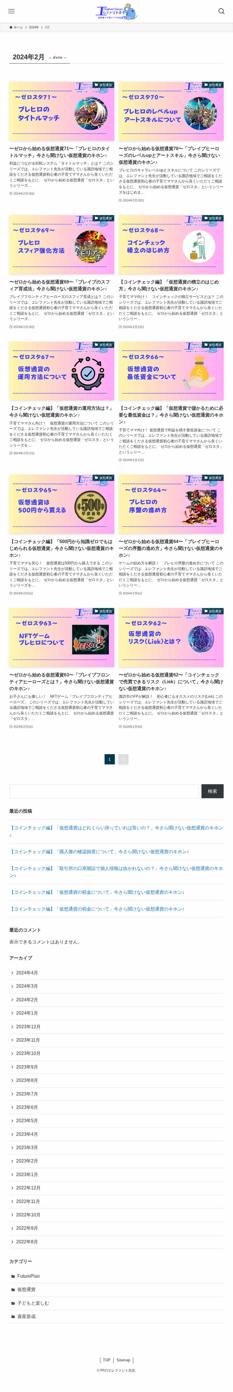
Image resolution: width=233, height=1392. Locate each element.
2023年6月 (27, 1107)
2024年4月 (27, 972)
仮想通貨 (26, 1289)
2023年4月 (27, 1134)
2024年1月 (27, 1013)
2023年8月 (27, 1080)
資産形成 (26, 1316)
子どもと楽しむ (33, 1303)
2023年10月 (28, 1053)
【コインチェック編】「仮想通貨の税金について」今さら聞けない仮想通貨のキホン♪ (96, 892)
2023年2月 (27, 1160)
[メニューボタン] (11, 11)
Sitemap (123, 1360)
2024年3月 (27, 986)
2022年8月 (27, 1241)
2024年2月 (27, 999)
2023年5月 (27, 1120)
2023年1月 (27, 1174)
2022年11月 (28, 1201)
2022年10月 (28, 1214)
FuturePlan (28, 1276)
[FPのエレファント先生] (116, 11)
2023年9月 (27, 1067)
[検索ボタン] (221, 11)
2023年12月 (28, 1026)
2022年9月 (27, 1228)
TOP (107, 1360)
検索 (212, 791)
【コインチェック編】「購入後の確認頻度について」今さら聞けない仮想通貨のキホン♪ (99, 851)
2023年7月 (27, 1094)
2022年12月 (28, 1187)
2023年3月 (27, 1147)
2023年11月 (28, 1040)
